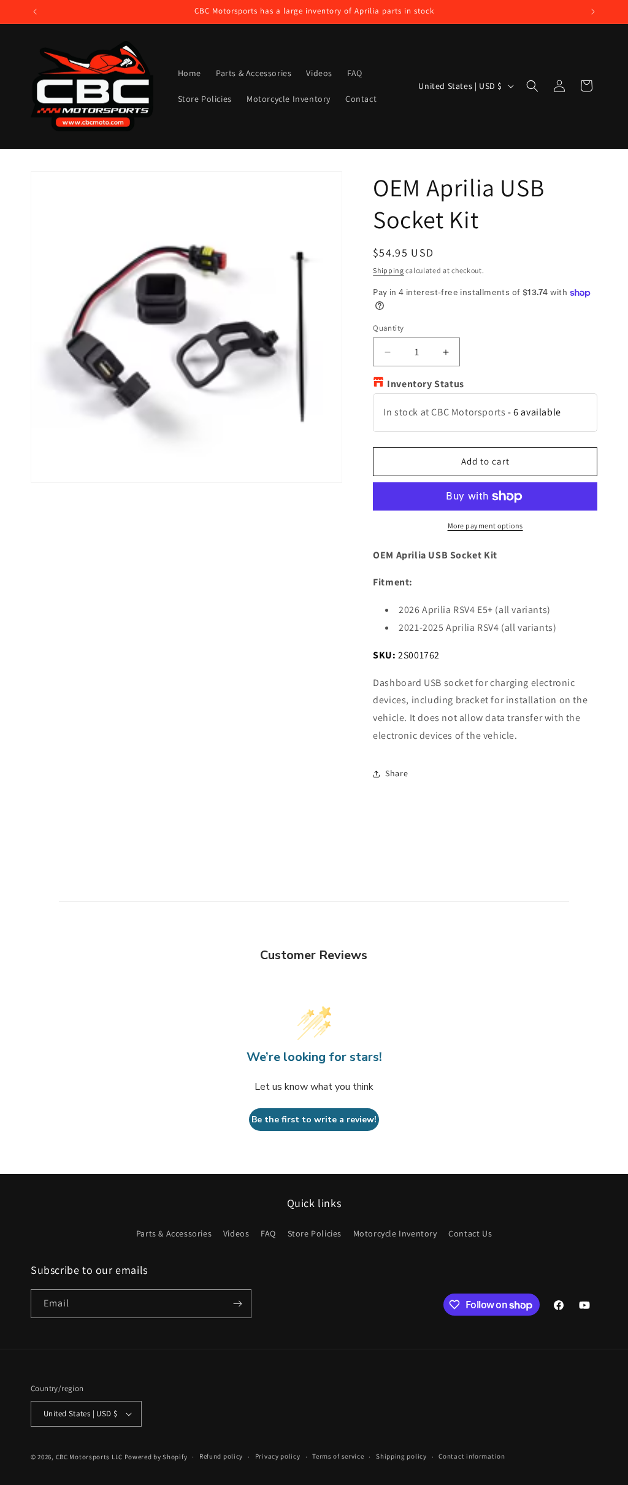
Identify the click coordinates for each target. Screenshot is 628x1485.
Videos (236, 1233)
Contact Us (470, 1233)
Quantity (388, 328)
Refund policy (221, 1456)
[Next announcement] (593, 11)
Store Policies (315, 1233)
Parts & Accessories (174, 1233)
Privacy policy (278, 1456)
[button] (532, 85)
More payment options (485, 525)
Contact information (471, 1456)
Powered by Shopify (156, 1456)
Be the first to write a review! (314, 1119)
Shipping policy (401, 1456)
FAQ (268, 1233)
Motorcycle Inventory (395, 1233)
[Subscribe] (237, 1303)
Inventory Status (425, 383)
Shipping (388, 270)
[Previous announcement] (34, 11)
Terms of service (338, 1456)
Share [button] (396, 773)
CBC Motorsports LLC (89, 1456)
